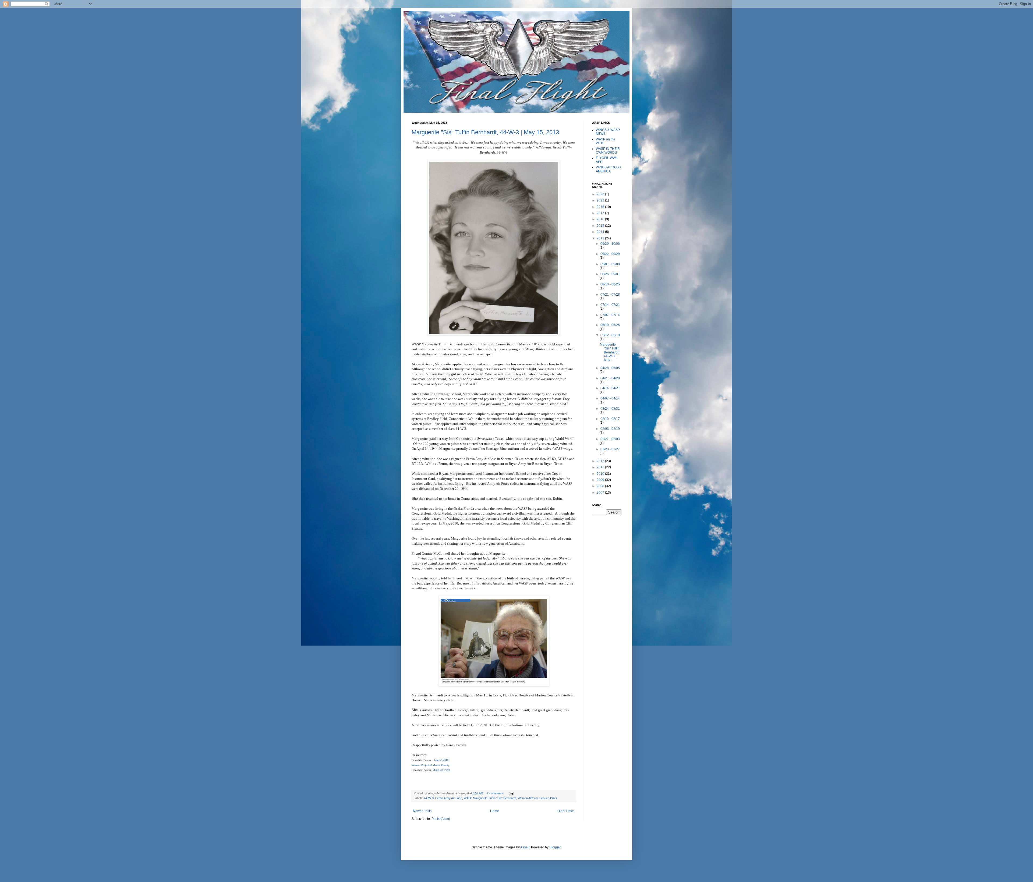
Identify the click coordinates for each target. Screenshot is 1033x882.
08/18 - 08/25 (610, 284)
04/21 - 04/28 (610, 378)
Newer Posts (422, 811)
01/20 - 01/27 (610, 449)
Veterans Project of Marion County (430, 765)
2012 (601, 461)
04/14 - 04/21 (610, 388)
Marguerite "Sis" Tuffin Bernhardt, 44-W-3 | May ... (610, 352)
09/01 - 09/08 (610, 264)
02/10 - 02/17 (610, 419)
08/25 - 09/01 (610, 274)
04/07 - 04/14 (610, 398)
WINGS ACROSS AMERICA (608, 169)
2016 (601, 219)
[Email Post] (511, 793)
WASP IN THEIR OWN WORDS (608, 150)
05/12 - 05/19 (610, 335)
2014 (601, 232)
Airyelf (524, 847)
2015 (601, 226)
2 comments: (496, 793)
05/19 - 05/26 (610, 325)
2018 (601, 207)
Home (494, 811)
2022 (601, 200)
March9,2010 (442, 760)
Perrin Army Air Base (448, 798)
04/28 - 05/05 (610, 368)
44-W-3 (429, 798)
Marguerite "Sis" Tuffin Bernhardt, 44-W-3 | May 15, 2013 (485, 132)
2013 (601, 238)
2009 (601, 480)
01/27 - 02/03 (610, 439)
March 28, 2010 (441, 769)
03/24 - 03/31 (610, 408)
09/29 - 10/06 (610, 244)
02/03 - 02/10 (610, 429)
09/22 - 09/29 (610, 254)
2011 (601, 467)
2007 (601, 492)
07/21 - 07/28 (610, 294)
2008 (601, 486)
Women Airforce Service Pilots (537, 798)
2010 (601, 474)
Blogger (555, 847)
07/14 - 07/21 (610, 305)
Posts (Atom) (440, 819)
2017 (601, 213)
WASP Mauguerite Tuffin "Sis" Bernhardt (490, 798)
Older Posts (565, 811)
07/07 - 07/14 (610, 315)
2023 (601, 194)
